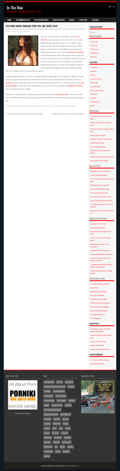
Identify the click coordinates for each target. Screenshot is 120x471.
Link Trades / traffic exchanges (99, 360)
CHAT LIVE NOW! (96, 36)
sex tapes (57, 106)
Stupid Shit (83, 20)
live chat (65, 419)
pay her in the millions (76, 52)
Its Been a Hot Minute (97, 345)
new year (47, 424)
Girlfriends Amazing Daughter (99, 307)
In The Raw (15, 8)
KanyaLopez (94, 42)
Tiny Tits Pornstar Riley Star (99, 193)
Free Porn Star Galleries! (23, 413)
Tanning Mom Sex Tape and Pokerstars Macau (69, 114)
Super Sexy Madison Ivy (98, 147)
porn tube (55, 433)
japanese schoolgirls (51, 414)
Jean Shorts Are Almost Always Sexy (102, 157)
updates (70, 447)
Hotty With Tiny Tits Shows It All (100, 171)
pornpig (46, 433)
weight (71, 20)
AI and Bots (94, 67)
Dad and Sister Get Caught (98, 311)
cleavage (47, 391)
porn (61, 428)
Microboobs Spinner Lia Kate (99, 185)
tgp (56, 447)
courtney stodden (58, 391)
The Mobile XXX (62, 94)
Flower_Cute (94, 49)
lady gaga (47, 419)
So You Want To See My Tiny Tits (100, 197)
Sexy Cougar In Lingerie (98, 135)
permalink (73, 106)
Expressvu (93, 71)
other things (94, 83)
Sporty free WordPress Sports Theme (52, 466)
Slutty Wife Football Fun (97, 314)
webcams (66, 451)
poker (54, 428)
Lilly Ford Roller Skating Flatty (99, 189)
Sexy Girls (95, 111)
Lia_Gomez (94, 45)
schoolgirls (47, 437)
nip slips (47, 428)
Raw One (27, 31)
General (23, 106)
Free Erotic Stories (98, 278)
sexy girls (47, 442)
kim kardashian (65, 414)
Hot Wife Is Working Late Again (100, 303)
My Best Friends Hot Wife (98, 292)
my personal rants (41, 20)
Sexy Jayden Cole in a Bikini (99, 161)
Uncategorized (95, 102)
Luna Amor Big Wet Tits (97, 228)
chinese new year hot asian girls (54, 387)
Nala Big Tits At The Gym (98, 224)
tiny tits (62, 447)
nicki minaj (56, 424)
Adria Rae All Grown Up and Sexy (101, 139)
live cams (57, 419)
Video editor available (97, 364)
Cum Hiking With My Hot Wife (99, 284)
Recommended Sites (23, 20)
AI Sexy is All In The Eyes (98, 341)
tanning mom (66, 442)
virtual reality (48, 451)
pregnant (64, 433)
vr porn (58, 451)
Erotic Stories (48, 396)
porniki (68, 428)
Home (9, 20)
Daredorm (9, 83)
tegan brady (48, 447)
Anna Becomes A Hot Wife (98, 299)
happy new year (57, 405)
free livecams (61, 401)
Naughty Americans (75, 86)
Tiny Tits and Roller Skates (98, 175)
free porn (72, 401)
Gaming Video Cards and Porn (100, 349)
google (46, 405)
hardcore (68, 405)
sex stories (57, 437)
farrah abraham (39, 106)
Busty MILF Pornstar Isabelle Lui (100, 250)
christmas (71, 387)
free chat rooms (49, 401)
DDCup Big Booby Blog (99, 218)
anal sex (59, 382)
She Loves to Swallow (97, 295)
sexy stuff (56, 442)
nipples (65, 424)
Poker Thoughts (59, 20)
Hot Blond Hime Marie (97, 143)
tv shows (95, 20)
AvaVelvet (93, 57)
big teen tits (69, 382)
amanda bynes (49, 382)
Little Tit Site (96, 166)
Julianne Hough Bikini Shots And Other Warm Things (24, 114)
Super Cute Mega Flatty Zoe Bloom (101, 200)
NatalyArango (94, 53)
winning (46, 456)
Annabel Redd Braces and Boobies (101, 254)
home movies (49, 106)
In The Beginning (95, 318)
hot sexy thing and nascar (52, 410)
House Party (94, 288)
